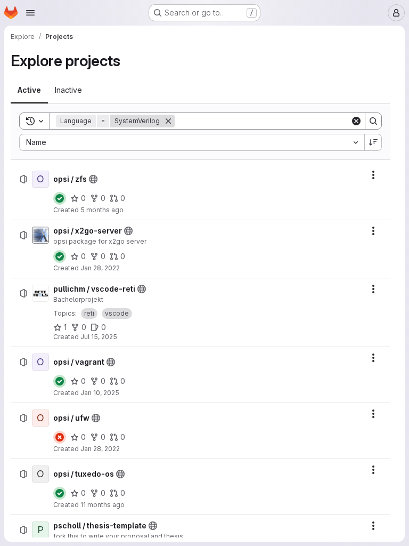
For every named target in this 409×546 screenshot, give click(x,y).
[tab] (29, 90)
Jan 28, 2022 (100, 268)
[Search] (373, 121)
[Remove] (168, 121)
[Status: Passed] (59, 198)
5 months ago (102, 210)
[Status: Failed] (59, 437)
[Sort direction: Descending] (373, 142)
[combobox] (191, 142)
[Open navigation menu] (30, 12)
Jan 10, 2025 (99, 393)
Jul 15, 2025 (98, 337)
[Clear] (356, 121)
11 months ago (102, 505)
